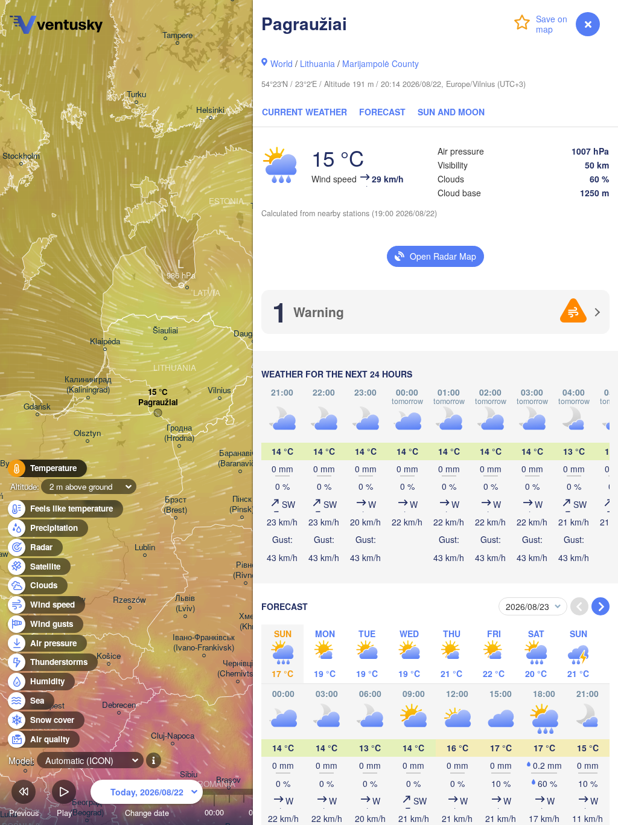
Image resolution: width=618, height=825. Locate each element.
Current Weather (304, 112)
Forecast (382, 112)
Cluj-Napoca (172, 736)
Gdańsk (37, 407)
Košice (109, 656)
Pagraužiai (158, 402)
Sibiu (188, 774)
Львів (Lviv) (185, 603)
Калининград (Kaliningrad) (88, 384)
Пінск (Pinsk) (241, 504)
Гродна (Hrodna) (179, 433)
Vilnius (219, 390)
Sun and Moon (451, 112)
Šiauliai (165, 331)
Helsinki (210, 110)
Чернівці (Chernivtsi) (237, 668)
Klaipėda (105, 341)
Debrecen (119, 705)
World (281, 63)
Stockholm (21, 156)
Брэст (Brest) (175, 505)
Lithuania (317, 63)
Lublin (145, 547)
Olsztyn (87, 433)
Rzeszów (129, 600)
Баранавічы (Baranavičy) (240, 458)
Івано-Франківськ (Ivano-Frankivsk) (204, 642)
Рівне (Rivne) (245, 570)
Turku (136, 94)
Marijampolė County (380, 63)
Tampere (177, 35)
